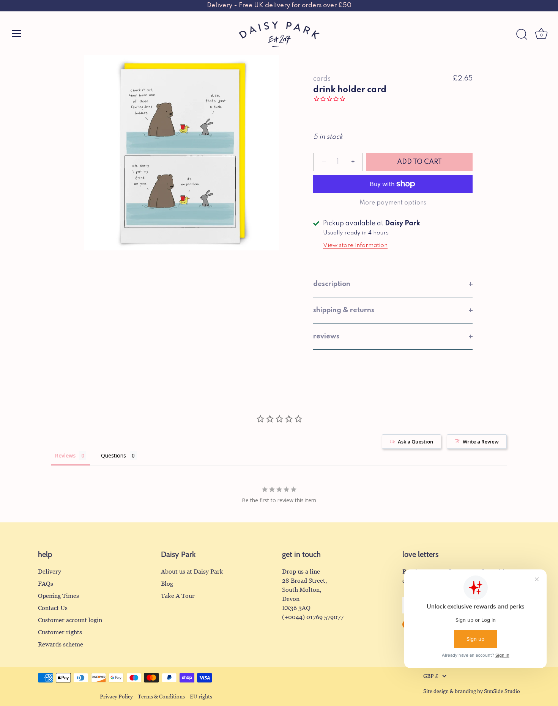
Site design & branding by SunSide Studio (471, 691)
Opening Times (58, 595)
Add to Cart (419, 162)
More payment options (392, 203)
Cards (322, 78)
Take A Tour (178, 595)
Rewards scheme (60, 644)
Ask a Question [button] (415, 441)
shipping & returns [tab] (343, 310)
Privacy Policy (116, 697)
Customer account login (70, 620)
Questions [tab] (113, 455)
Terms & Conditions (161, 697)
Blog (167, 583)
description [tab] (331, 284)
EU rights (201, 697)
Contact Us (53, 608)
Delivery (49, 571)
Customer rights (60, 632)
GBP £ (430, 676)
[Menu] (16, 33)
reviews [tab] (326, 336)
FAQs (45, 583)
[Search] (521, 34)
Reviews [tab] (65, 455)
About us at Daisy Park (192, 571)
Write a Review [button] (481, 441)
